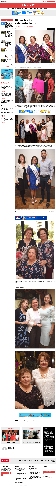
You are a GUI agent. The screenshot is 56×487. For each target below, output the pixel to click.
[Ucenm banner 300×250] (7, 79)
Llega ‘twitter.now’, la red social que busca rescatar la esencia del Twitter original (9, 25)
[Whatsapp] (54, 1)
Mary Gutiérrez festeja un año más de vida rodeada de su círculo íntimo (7, 114)
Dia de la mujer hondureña (20, 421)
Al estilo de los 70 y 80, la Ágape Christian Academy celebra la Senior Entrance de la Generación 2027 (7, 95)
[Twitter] (45, 1)
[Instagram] (48, 1)
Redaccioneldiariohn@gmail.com (48, 477)
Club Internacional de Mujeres (42, 420)
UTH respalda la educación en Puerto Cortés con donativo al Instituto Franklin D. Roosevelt (8, 34)
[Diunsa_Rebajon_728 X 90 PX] (35, 218)
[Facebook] (43, 1)
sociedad (24, 26)
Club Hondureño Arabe (32, 420)
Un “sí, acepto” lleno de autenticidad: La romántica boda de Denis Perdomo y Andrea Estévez (9, 62)
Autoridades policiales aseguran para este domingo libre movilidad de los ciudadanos (31, 441)
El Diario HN (11, 448)
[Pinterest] (52, 29)
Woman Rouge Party (11, 442)
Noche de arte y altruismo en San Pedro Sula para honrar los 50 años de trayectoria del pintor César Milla (7, 107)
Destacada (7, 66)
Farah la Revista (19, 26)
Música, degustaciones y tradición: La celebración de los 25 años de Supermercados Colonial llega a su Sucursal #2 (8, 52)
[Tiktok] (50, 1)
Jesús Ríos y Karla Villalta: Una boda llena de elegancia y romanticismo (7, 101)
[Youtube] (52, 1)
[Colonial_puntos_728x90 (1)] (28, 15)
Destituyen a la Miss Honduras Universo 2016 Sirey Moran (34, 473)
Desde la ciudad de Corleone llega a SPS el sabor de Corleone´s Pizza (35, 477)
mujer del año (44, 421)
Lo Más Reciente (30, 26)
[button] (48, 9)
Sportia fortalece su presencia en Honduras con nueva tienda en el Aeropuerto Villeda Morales (8, 42)
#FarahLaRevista (21, 420)
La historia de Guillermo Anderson (33, 469)
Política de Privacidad (50, 473)
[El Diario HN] (16, 28)
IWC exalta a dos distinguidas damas (34, 421)
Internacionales (17, 472)
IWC (26, 421)
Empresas (7, 46)
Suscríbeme (48, 471)
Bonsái (26, 420)
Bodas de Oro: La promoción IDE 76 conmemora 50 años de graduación (7, 120)
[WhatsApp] (54, 29)
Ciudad (7, 37)
